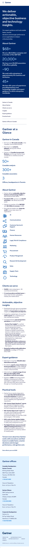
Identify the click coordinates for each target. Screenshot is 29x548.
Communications (15, 220)
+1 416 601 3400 (6, 479)
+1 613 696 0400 (6, 501)
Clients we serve (7, 108)
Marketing (13, 245)
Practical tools (6, 116)
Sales (11, 266)
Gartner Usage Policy (14, 538)
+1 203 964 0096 (6, 520)
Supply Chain (14, 271)
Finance (12, 230)
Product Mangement (16, 256)
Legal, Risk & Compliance (18, 240)
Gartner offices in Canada (9, 121)
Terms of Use (5, 537)
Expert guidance (7, 113)
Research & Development (18, 261)
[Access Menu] (3, 2)
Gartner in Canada (7, 102)
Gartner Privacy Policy (16, 537)
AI (10, 215)
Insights (4, 110)
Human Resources (15, 235)
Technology (13, 276)
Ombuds (4, 538)
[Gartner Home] (8, 2)
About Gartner (6, 105)
